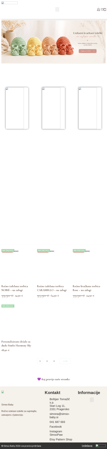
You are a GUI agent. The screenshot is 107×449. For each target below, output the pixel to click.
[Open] (102, 9)
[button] (57, 9)
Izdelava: (87, 445)
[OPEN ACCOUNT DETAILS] (98, 9)
